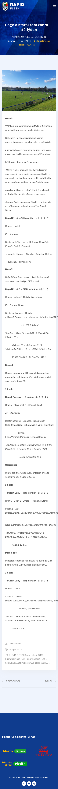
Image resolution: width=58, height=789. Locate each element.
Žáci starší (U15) (42, 663)
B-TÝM (20, 655)
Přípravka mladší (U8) (15, 659)
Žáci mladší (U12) (25, 663)
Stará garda (11, 663)
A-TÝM (12, 655)
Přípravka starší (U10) (36, 659)
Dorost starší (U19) (34, 655)
